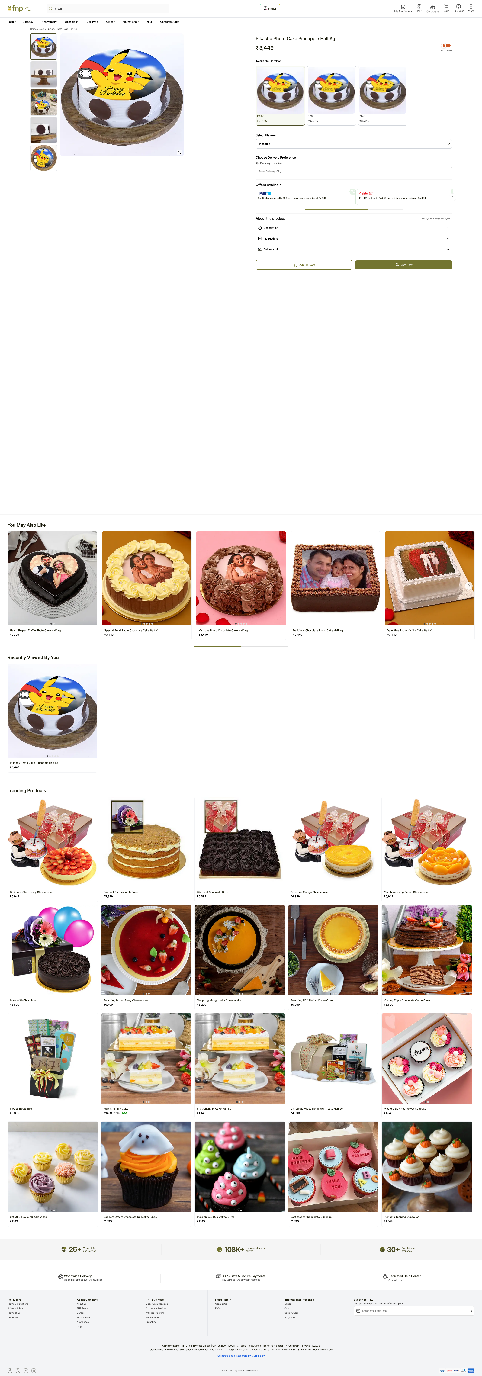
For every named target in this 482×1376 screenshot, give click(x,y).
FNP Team (82, 1308)
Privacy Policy (15, 1308)
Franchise (151, 1321)
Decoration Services (157, 1303)
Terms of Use (15, 1312)
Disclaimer (13, 1317)
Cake (42, 29)
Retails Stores (153, 1317)
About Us (81, 1303)
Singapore (289, 1317)
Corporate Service (156, 1308)
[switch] (446, 45)
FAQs (218, 1308)
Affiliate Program (155, 1312)
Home (34, 29)
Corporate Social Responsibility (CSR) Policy (241, 1355)
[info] (277, 48)
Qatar (287, 1308)
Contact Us (221, 1303)
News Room (83, 1321)
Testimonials (83, 1317)
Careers (81, 1312)
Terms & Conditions (18, 1303)
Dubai (287, 1303)
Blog (79, 1326)
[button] (12, 22)
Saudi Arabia (291, 1312)
